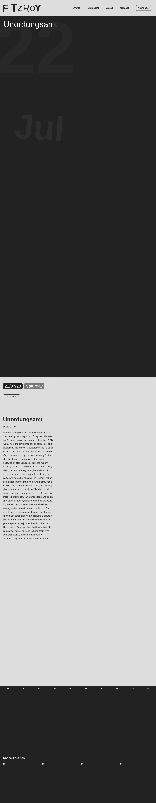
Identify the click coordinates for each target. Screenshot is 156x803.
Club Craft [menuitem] (93, 8)
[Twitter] (23, 688)
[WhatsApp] (133, 688)
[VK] (101, 688)
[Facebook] (8, 688)
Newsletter (144, 8)
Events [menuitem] (76, 8)
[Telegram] (117, 688)
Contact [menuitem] (124, 8)
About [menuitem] (109, 8)
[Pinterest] (39, 688)
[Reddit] (70, 688)
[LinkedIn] (55, 688)
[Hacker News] (86, 688)
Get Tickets (11, 396)
